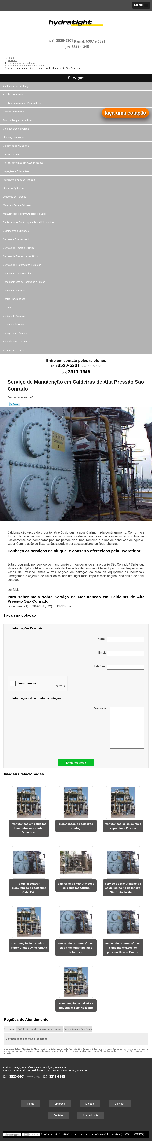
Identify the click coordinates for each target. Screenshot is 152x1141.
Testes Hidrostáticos (14, 290)
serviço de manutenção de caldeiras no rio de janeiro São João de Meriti (123, 888)
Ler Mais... (14, 590)
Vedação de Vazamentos (16, 341)
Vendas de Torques (13, 350)
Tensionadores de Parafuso (18, 273)
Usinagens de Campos (15, 333)
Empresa (60, 1103)
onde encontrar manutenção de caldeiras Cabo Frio (29, 888)
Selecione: (10, 1029)
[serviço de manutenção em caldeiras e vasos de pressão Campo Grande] (123, 920)
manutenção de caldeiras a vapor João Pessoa (123, 826)
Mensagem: (102, 708)
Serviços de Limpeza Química (19, 248)
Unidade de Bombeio (14, 316)
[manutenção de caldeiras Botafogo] (75, 800)
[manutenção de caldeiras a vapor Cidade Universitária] (29, 920)
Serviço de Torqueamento (16, 239)
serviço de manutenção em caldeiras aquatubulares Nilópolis (76, 948)
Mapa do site (90, 1115)
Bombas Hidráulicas (14, 94)
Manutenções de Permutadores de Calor (24, 214)
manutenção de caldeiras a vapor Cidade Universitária (29, 945)
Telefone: (100, 666)
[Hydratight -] (76, 23)
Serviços (76, 78)
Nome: (102, 638)
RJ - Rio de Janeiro (36, 1029)
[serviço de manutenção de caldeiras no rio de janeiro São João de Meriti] (123, 860)
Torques (7, 307)
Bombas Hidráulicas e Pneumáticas (22, 103)
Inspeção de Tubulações (16, 171)
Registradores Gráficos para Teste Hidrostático (28, 222)
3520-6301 (64, 40)
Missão (90, 1103)
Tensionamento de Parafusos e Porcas (24, 282)
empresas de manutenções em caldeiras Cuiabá (76, 885)
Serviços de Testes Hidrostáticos (21, 256)
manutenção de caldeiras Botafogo (76, 826)
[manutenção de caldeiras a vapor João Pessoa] (123, 800)
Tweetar (15, 404)
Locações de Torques (14, 196)
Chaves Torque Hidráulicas (17, 120)
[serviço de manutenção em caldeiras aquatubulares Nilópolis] (75, 920)
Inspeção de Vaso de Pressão (19, 179)
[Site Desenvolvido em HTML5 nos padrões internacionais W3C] (31, 1134)
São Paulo (86, 1029)
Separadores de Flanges (16, 231)
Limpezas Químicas (14, 188)
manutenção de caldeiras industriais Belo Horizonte (76, 1005)
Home (30, 1103)
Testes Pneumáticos (14, 299)
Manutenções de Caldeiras (17, 205)
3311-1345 (80, 47)
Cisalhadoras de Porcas (16, 128)
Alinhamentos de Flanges (16, 86)
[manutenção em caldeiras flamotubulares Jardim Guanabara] (29, 800)
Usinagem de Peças (13, 324)
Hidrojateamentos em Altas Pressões (23, 162)
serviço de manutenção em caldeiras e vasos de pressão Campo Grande (123, 948)
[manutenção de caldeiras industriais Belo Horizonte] (75, 979)
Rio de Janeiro (55, 1029)
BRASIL (20, 1029)
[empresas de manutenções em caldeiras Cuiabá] (75, 860)
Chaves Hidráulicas (13, 111)
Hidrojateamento (12, 154)
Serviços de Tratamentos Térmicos (22, 265)
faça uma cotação (125, 113)
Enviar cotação (76, 762)
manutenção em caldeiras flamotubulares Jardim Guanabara (29, 828)
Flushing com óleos (13, 137)
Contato (58, 1115)
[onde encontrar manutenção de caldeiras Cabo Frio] (29, 860)
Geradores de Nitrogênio (16, 145)
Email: (102, 652)
